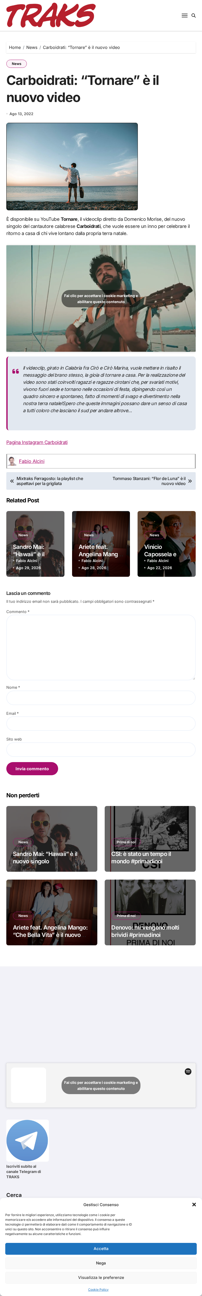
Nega (101, 1263)
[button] (194, 1204)
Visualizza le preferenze (101, 1277)
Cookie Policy (98, 1290)
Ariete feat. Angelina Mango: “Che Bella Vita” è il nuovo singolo (50, 935)
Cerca (14, 1195)
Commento (17, 611)
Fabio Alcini (31, 461)
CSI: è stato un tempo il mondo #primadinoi (141, 857)
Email (12, 713)
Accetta (101, 1248)
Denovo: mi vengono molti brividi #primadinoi (145, 931)
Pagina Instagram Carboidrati (37, 442)
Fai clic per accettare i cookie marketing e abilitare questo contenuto (101, 298)
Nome (13, 687)
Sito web (14, 739)
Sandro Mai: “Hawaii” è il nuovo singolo (31, 554)
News (16, 64)
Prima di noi (126, 842)
